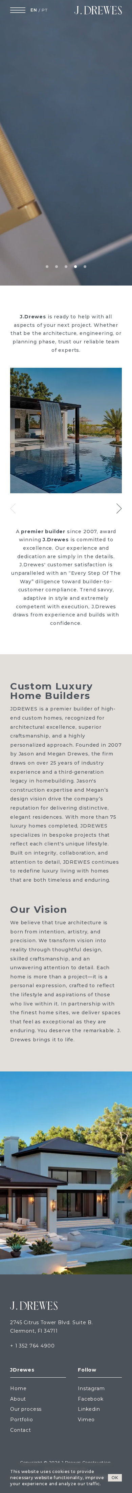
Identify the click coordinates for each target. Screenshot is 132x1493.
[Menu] (17, 10)
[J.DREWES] (98, 10)
